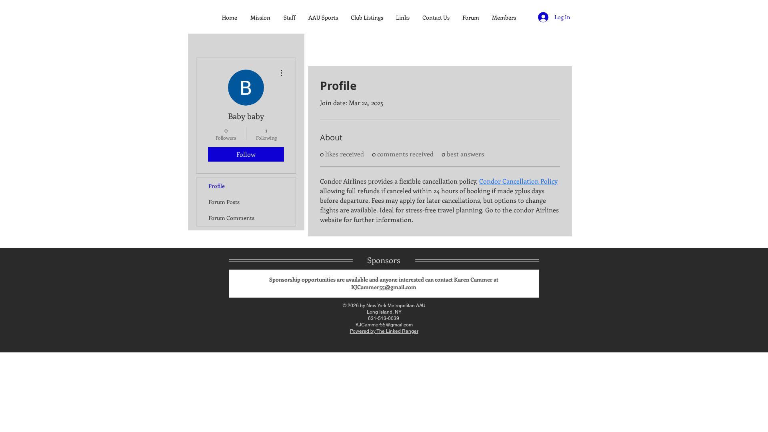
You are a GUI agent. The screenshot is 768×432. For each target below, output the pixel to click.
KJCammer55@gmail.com (383, 287)
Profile (216, 186)
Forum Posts (224, 202)
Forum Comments (231, 218)
